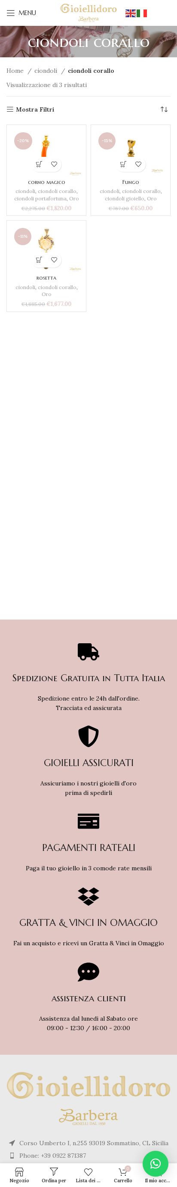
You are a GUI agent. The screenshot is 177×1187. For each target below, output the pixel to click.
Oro (74, 198)
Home (15, 71)
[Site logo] (88, 12)
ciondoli (46, 71)
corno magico (46, 182)
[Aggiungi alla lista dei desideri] (53, 164)
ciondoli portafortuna (40, 198)
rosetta (46, 277)
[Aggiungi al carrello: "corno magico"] (38, 164)
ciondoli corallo (57, 191)
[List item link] (88, 1155)
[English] (131, 13)
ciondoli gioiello (124, 198)
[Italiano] (142, 13)
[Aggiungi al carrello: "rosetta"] (38, 260)
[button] (155, 1164)
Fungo (130, 182)
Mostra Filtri (35, 109)
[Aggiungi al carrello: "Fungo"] (123, 164)
